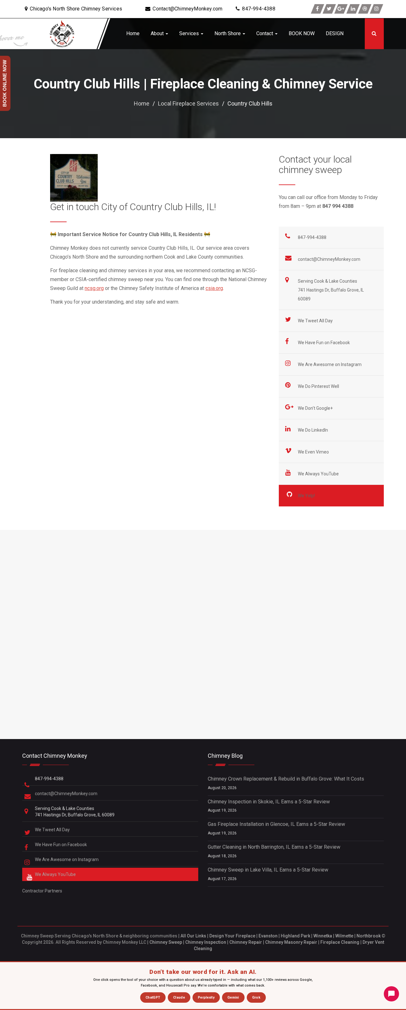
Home (133, 33)
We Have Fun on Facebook (324, 342)
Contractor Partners (42, 890)
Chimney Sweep (165, 942)
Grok (256, 997)
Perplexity (206, 997)
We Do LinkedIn (313, 430)
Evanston (268, 935)
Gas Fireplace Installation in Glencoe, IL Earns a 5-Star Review (276, 824)
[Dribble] (364, 9)
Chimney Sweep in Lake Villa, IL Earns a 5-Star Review (268, 870)
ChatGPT (153, 997)
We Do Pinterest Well (319, 386)
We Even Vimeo (314, 451)
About (158, 33)
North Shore (228, 33)
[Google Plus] (341, 9)
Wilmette (344, 935)
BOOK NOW (302, 33)
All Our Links (193, 935)
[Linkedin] (353, 9)
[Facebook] (317, 9)
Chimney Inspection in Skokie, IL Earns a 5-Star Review (269, 802)
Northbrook (369, 935)
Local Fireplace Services (188, 103)
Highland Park (295, 935)
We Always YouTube (319, 473)
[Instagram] (376, 9)
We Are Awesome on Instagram (330, 364)
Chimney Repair (245, 942)
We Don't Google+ (316, 408)
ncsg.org (94, 288)
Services (189, 33)
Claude (179, 997)
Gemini (233, 997)
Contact (265, 33)
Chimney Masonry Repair (291, 942)
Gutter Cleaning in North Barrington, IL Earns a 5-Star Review (274, 847)
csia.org (214, 288)
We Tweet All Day (316, 320)
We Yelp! (307, 495)
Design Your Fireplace (232, 935)
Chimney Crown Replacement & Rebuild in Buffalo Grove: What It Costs (286, 779)
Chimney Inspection (205, 942)
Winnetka (322, 935)
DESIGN (335, 33)
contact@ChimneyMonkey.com (329, 259)
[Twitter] (329, 9)
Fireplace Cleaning (339, 942)
